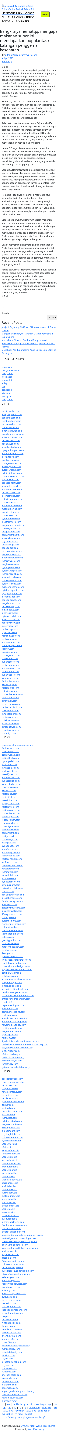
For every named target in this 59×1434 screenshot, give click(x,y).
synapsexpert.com (11, 713)
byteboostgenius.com (13, 590)
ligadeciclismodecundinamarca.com (20, 1041)
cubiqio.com (8, 891)
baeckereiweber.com (12, 1078)
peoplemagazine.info (13, 1082)
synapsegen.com (10, 678)
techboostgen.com (11, 420)
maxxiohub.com (10, 800)
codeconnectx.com (11, 482)
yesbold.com (8, 1108)
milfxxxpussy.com (11, 1348)
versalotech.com (10, 868)
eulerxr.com (8, 936)
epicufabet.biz (9, 1202)
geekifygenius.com (11, 940)
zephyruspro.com (11, 629)
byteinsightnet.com (12, 473)
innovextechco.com (12, 505)
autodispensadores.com (14, 1018)
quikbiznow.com (10, 720)
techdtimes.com (10, 1095)
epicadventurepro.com (13, 907)
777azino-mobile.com (13, 1261)
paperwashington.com (13, 1005)
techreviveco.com (11, 560)
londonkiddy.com (11, 1050)
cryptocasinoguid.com (13, 1231)
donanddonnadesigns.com (16, 966)
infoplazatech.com (11, 447)
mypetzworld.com (11, 1287)
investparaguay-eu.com (14, 1293)
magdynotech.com (11, 603)
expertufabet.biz (10, 1150)
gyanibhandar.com (11, 1140)
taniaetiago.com (10, 1381)
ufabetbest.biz (9, 1189)
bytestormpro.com (11, 920)
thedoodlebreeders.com (14, 1309)
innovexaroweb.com (12, 557)
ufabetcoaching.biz (12, 1054)
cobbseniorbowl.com (13, 1264)
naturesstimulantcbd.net (14, 1394)
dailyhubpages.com (12, 982)
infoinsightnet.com (11, 466)
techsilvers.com (10, 1319)
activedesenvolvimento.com (16, 979)
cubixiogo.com (9, 691)
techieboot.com (10, 1098)
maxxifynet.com (10, 774)
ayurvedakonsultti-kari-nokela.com (20, 1247)
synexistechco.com (11, 784)
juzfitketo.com (9, 1384)
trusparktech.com (11, 819)
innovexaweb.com (11, 668)
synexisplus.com (10, 767)
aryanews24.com (10, 1254)
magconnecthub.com (13, 586)
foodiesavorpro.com (12, 901)
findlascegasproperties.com (16, 959)
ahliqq (5, 383)
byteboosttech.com (12, 1121)
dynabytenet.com (11, 567)
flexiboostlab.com (11, 855)
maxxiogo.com (9, 651)
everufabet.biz (9, 1212)
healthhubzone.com (12, 1111)
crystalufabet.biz (10, 1205)
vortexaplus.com (10, 687)
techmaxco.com (10, 871)
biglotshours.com (11, 1130)
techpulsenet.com (11, 531)
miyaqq (19, 1413)
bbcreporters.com (11, 1228)
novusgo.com (9, 917)
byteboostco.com (11, 518)
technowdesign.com (12, 1267)
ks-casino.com (9, 1303)
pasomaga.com (10, 1387)
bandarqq (7, 367)
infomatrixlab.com (11, 577)
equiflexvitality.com (12, 972)
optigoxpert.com (10, 836)
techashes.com (9, 1085)
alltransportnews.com (13, 1221)
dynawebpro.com (11, 674)
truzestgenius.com (11, 528)
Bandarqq (7, 61)
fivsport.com (8, 1326)
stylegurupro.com (11, 884)
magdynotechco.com (13, 433)
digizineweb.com (10, 479)
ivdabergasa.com (10, 1277)
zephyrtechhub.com (12, 707)
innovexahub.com (11, 777)
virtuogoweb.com (11, 1127)
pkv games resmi (10, 370)
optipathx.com (9, 632)
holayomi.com (9, 1037)
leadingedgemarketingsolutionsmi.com (22, 1234)
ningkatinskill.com (11, 1322)
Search (5, 313)
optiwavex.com (9, 700)
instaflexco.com (10, 849)
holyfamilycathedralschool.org (17, 1047)
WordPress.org (36, 1429)
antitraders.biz (9, 1251)
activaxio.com (9, 878)
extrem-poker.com (11, 1300)
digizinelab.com (10, 541)
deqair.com (7, 1316)
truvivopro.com (10, 787)
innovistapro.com (11, 852)
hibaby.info (7, 1002)
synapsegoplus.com (12, 593)
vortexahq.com (9, 793)
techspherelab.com (12, 573)
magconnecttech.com (13, 946)
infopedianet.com (11, 596)
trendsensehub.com (12, 930)
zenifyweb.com (9, 949)
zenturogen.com (10, 665)
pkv (3, 386)
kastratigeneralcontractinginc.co (19, 1238)
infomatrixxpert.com (12, 486)
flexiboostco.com (10, 748)
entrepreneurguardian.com (16, 998)
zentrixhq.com (9, 638)
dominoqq (34, 1407)
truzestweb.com (10, 710)
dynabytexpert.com (12, 645)
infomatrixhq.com (11, 495)
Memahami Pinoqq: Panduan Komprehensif (24, 340)
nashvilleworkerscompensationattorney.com (25, 1044)
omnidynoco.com (11, 704)
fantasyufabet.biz (11, 1153)
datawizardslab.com (12, 888)
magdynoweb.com (11, 554)
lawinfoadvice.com (11, 1332)
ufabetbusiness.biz (11, 1163)
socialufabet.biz (10, 1182)
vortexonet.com (10, 771)
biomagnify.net (9, 1400)
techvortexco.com (11, 440)
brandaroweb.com (11, 730)
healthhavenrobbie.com (14, 963)
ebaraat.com (8, 1114)
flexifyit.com (8, 648)
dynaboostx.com (10, 845)
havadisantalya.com (12, 1091)
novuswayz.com (10, 839)
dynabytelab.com (10, 761)
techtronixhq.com (11, 411)
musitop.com (8, 1355)
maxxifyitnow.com (11, 622)
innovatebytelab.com (12, 453)
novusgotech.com (11, 655)
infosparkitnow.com (12, 437)
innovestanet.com (11, 642)
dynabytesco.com (11, 881)
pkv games (7, 373)
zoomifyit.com (9, 733)
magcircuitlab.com (11, 512)
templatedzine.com (12, 1329)
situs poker (44, 1410)
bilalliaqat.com (9, 1015)
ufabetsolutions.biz (12, 1179)
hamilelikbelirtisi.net (12, 865)
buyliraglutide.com (11, 1134)
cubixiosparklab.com (12, 499)
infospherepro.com (12, 897)
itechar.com (8, 1104)
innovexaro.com (10, 612)
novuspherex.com (11, 813)
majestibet (7, 1413)
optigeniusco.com (11, 810)
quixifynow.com (10, 625)
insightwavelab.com (12, 910)
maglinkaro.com (10, 564)
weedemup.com (10, 1008)
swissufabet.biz (10, 1160)
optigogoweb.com (11, 726)
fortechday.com (10, 1063)
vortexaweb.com (10, 806)
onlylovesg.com (10, 976)
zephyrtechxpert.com (13, 534)
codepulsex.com (10, 547)
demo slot (7, 380)
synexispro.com (10, 1034)
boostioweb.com (10, 751)
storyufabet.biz (9, 1199)
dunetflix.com (9, 1342)
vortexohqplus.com (12, 858)
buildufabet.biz (9, 1218)
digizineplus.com (10, 609)
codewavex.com (10, 515)
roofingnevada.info (12, 1028)
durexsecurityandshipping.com (18, 1270)
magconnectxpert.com (13, 525)
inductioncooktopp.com (14, 1021)
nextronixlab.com (11, 635)
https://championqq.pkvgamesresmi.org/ (23, 1417)
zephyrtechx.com (10, 832)
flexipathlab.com (10, 681)
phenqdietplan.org (11, 1335)
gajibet (28, 1413)
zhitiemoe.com (9, 1368)
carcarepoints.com (11, 1306)
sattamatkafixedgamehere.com (18, 995)
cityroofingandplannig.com (16, 1274)
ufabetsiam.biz (9, 1156)
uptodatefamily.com (12, 1352)
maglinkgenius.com (12, 508)
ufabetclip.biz (9, 1147)
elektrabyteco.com (11, 521)
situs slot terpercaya (40, 1404)
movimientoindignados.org (16, 1345)
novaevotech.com (11, 502)
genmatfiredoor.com (12, 956)
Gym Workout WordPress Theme (38, 1425)
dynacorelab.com (11, 780)
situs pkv (6, 396)
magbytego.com (10, 460)
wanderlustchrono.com (14, 923)
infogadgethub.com (12, 414)
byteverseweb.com (11, 583)
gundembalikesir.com (13, 1101)
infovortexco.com (11, 538)
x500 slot (8, 1410)
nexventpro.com (10, 829)
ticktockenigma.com (12, 933)
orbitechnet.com (10, 697)
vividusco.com (9, 790)
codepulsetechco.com (13, 476)
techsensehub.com (11, 424)
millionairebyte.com (12, 1060)
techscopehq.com (11, 606)
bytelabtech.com (10, 427)
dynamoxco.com (10, 661)
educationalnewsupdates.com (17, 745)
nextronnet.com (10, 658)
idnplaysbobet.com (12, 985)
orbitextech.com (10, 943)
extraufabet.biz (9, 1173)
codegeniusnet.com (12, 463)
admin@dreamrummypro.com (21, 54)
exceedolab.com (10, 875)
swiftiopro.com (9, 862)
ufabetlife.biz (8, 1176)
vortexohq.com (9, 904)
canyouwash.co (10, 1088)
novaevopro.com (10, 816)
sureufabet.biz (9, 1192)
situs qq (6, 393)
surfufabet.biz (9, 1186)
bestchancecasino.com (13, 1011)
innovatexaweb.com (12, 430)
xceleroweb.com (10, 723)
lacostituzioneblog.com (14, 1361)
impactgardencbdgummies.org (18, 1391)
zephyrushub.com (11, 754)
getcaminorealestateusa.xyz (16, 1067)
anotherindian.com (12, 1374)
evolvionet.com (9, 764)
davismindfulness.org (13, 1057)
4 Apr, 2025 (7, 58)
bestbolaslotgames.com (14, 992)
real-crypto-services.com (14, 1283)
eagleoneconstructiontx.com (17, 969)
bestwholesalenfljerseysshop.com (19, 1241)
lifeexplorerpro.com (12, 914)
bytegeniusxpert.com (13, 450)
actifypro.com (9, 842)
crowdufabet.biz (10, 1215)
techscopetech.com (12, 551)
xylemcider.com (10, 1378)
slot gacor (7, 376)
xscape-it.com (9, 1257)
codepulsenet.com (11, 599)
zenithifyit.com (9, 797)
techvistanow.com (11, 492)
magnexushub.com (12, 1124)
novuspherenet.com (12, 694)
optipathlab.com (10, 758)
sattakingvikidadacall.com (15, 989)
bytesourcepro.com (12, 570)
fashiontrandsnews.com (14, 1225)
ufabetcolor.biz (9, 1169)
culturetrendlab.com (12, 927)
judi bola (17, 1404)
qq (3, 1404)
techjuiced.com (9, 1117)
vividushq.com (9, 684)
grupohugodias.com (12, 1313)
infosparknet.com (11, 619)
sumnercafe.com (10, 1339)
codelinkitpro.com (11, 417)
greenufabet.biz (10, 1166)
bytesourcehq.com (11, 469)
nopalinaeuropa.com (12, 1397)
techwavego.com (10, 544)
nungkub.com (9, 1371)
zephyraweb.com (10, 803)
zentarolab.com (10, 717)
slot (9, 1404)
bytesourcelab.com (12, 616)
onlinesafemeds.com (12, 1137)
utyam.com (7, 1358)
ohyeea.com (8, 1365)
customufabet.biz (11, 1195)
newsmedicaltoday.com (14, 1024)
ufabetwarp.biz (9, 1143)
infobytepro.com (10, 456)
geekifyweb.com (10, 443)
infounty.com (8, 1290)
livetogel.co (7, 953)
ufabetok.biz (8, 1208)
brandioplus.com (10, 671)
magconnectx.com (11, 1031)
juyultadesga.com (11, 1280)
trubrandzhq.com (11, 823)
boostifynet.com (10, 826)
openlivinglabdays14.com (15, 1244)
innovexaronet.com (12, 489)
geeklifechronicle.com (13, 894)
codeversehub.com (12, 580)
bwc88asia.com (10, 1296)
